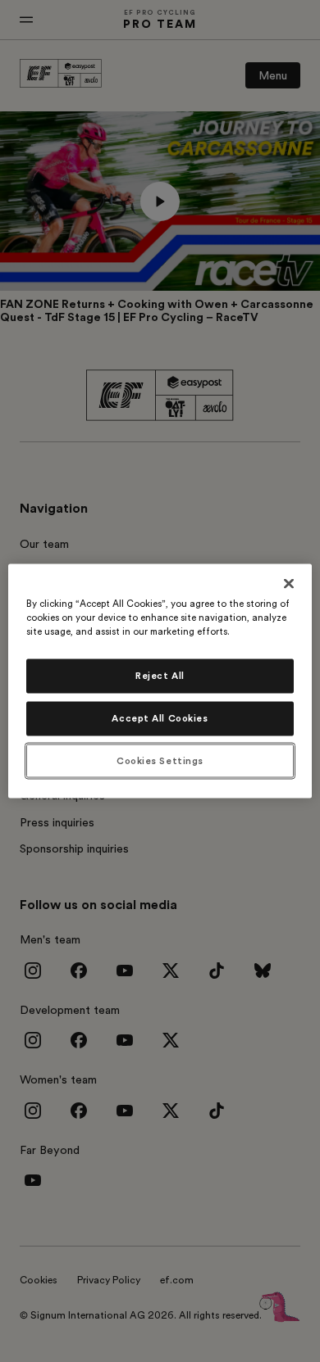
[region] (160, 681)
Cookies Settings (160, 760)
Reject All (160, 675)
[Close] (289, 583)
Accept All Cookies (160, 718)
